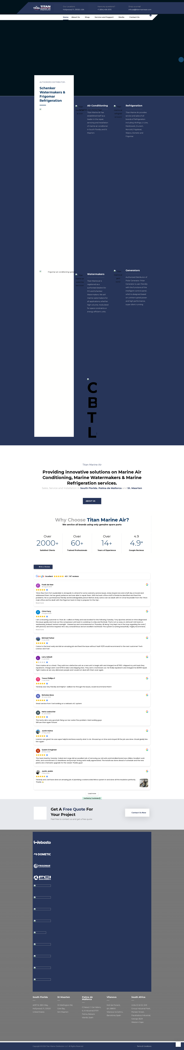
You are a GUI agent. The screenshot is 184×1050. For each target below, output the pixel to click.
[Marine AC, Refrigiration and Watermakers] (42, 8)
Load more (92, 793)
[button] (35, 17)
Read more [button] (40, 603)
